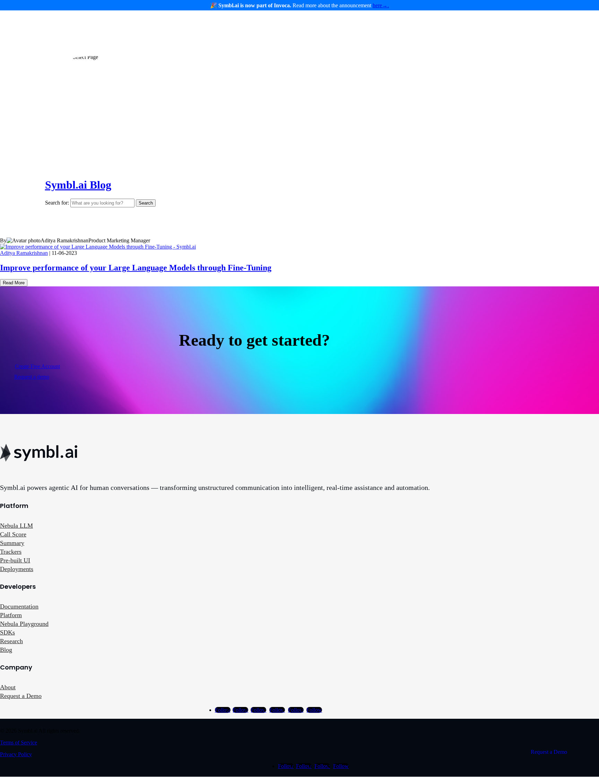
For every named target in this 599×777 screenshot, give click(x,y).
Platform (11, 615)
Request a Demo (21, 695)
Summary (12, 542)
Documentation (19, 606)
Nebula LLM (16, 525)
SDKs (7, 632)
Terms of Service (18, 742)
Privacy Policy (16, 754)
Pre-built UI (15, 560)
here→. (381, 5)
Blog (6, 649)
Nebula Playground (24, 623)
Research (11, 641)
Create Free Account (37, 366)
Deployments (16, 569)
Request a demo (31, 377)
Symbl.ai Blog (78, 185)
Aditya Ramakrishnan (24, 253)
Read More (14, 282)
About (8, 687)
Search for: (57, 203)
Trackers (10, 551)
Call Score (13, 534)
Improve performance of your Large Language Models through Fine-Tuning (135, 267)
